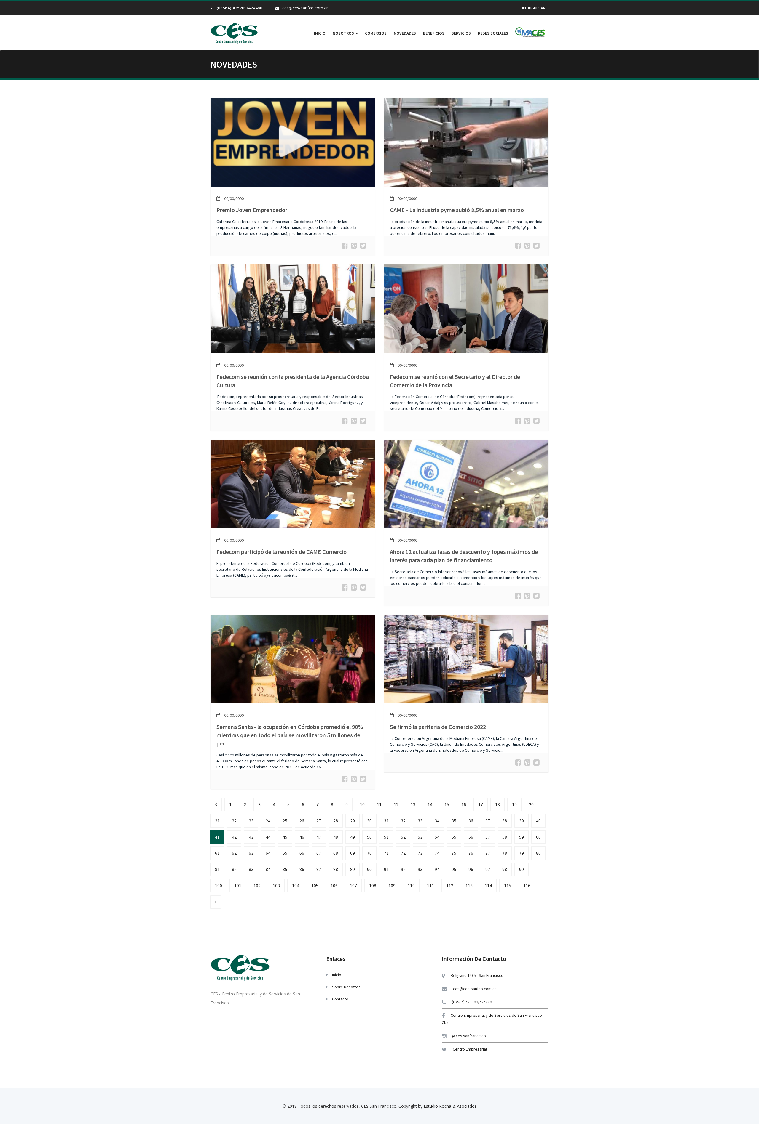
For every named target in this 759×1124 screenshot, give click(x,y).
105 (314, 886)
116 (526, 886)
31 (386, 821)
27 (318, 821)
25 (285, 821)
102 (257, 886)
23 (251, 821)
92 (403, 869)
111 (430, 886)
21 (217, 821)
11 (379, 804)
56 (470, 837)
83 (251, 869)
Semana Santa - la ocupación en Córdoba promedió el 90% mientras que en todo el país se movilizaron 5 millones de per (289, 735)
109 (392, 886)
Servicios (461, 33)
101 (237, 886)
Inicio (320, 33)
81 (217, 869)
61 (217, 853)
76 (470, 853)
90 (369, 869)
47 (318, 837)
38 (504, 821)
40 (538, 821)
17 (480, 804)
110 (411, 886)
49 (352, 837)
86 (301, 869)
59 (521, 837)
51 (386, 837)
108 (372, 886)
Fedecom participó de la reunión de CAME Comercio (281, 551)
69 (352, 853)
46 (301, 837)
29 (352, 821)
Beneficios (433, 33)
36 (470, 821)
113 (469, 886)
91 (386, 869)
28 (335, 821)
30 (369, 821)
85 (285, 869)
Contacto (340, 999)
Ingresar (536, 8)
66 (301, 853)
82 (234, 869)
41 (217, 837)
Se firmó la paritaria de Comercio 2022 (438, 726)
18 (497, 804)
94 (437, 869)
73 (420, 853)
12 (396, 804)
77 (487, 853)
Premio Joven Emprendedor (251, 210)
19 (514, 804)
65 (285, 853)
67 (318, 853)
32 (403, 821)
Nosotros (344, 33)
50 (369, 837)
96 (470, 869)
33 (420, 821)
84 (268, 869)
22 (234, 821)
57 (487, 837)
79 (521, 853)
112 (449, 886)
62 (234, 853)
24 (268, 821)
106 (334, 886)
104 (295, 886)
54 (437, 837)
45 (285, 837)
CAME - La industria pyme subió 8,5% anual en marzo (457, 210)
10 (362, 804)
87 (318, 869)
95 (454, 869)
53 (420, 837)
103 (276, 886)
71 (386, 853)
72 (403, 853)
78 (504, 853)
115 (507, 886)
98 (504, 869)
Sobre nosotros (346, 987)
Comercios (376, 33)
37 (487, 821)
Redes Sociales (493, 33)
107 (353, 886)
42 (234, 837)
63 (251, 853)
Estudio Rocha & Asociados (450, 1106)
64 (268, 853)
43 (251, 837)
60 (538, 837)
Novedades (405, 33)
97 (487, 869)
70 (369, 853)
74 (437, 853)
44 (268, 837)
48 (335, 837)
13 (413, 804)
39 (521, 821)
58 (504, 837)
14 (430, 804)
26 (301, 821)
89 (352, 869)
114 (488, 886)
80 (538, 853)
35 (454, 821)
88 (335, 869)
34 (437, 821)
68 (335, 853)
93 (420, 869)
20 (531, 804)
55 (454, 837)
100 (218, 886)
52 (403, 837)
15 (446, 804)
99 (521, 869)
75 (454, 853)
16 (463, 804)
